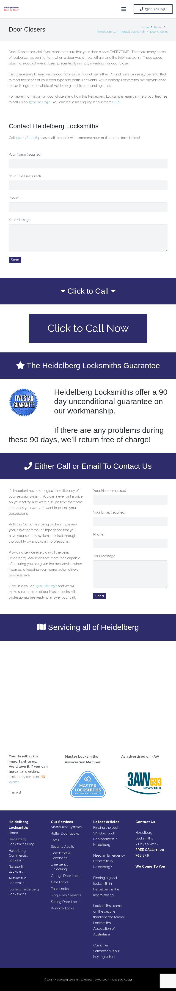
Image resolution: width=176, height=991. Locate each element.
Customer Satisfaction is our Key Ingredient (106, 951)
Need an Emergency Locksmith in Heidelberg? (109, 861)
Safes (55, 840)
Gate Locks (59, 882)
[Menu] (124, 9)
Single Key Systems (66, 895)
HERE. (117, 102)
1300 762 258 (26, 138)
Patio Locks (60, 889)
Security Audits (62, 846)
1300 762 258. (40, 102)
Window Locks (62, 908)
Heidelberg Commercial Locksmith (18, 855)
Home (13, 833)
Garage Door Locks (66, 876)
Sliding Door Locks (65, 902)
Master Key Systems (66, 827)
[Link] (11, 9)
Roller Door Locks (65, 833)
